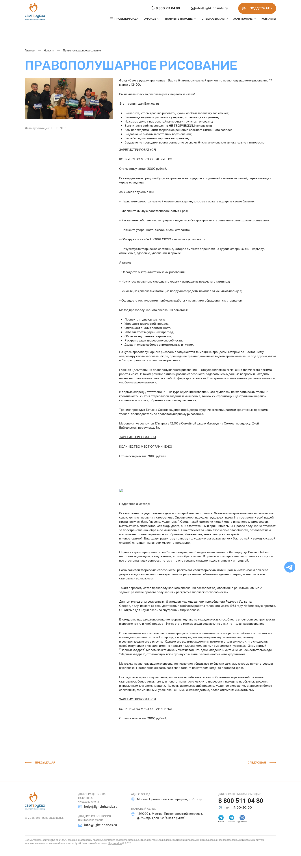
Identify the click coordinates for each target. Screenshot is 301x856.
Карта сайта (115, 843)
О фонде (150, 19)
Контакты (269, 19)
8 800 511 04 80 (168, 8)
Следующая (257, 762)
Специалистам (213, 19)
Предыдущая (45, 762)
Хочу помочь (243, 19)
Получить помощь (179, 19)
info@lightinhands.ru (211, 8)
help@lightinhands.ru (100, 807)
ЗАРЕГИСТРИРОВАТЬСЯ (137, 150)
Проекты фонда (126, 19)
